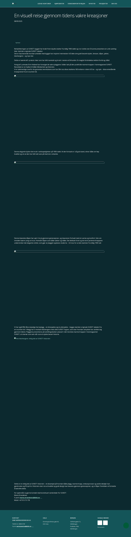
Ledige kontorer (44, 3)
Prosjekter (103, 3)
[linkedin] (105, 522)
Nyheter (92, 3)
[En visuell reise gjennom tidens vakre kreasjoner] (59, 112)
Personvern (101, 527)
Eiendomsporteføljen (76, 3)
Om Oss (114, 3)
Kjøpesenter (59, 3)
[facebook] (100, 522)
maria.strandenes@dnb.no (30, 498)
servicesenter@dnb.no (23, 526)
